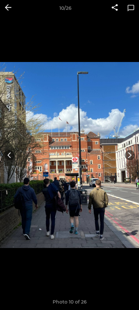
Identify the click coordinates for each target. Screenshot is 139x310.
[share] (115, 8)
